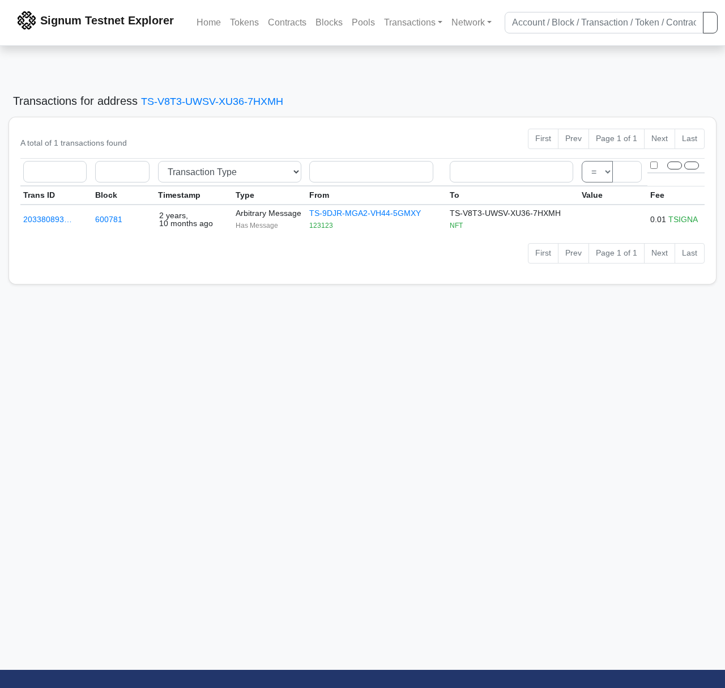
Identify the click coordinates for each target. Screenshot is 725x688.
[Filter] (674, 165)
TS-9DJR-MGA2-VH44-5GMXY (365, 213)
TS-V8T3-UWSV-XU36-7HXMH (212, 101)
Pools (363, 22)
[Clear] (691, 165)
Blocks (329, 22)
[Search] (710, 22)
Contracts (287, 22)
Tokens (244, 22)
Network (468, 22)
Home (209, 22)
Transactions (410, 22)
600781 (108, 219)
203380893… (47, 219)
